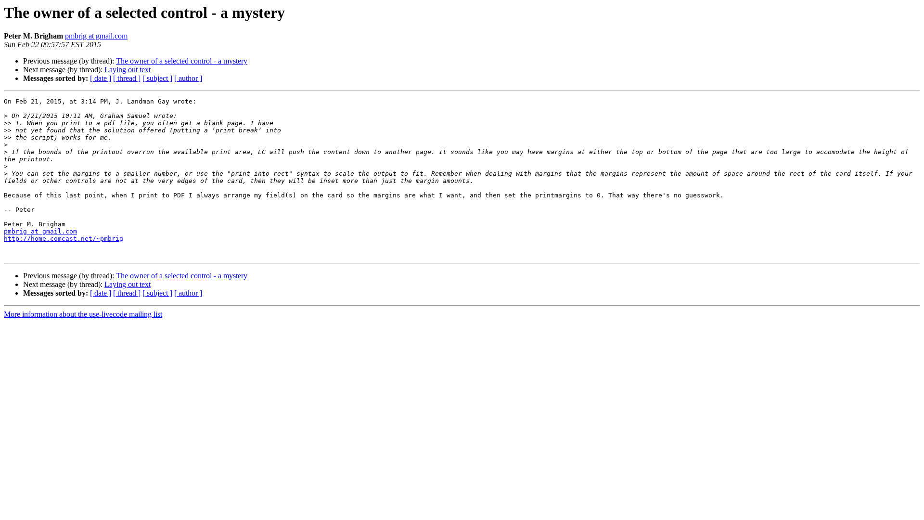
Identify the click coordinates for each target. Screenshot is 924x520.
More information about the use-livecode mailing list (83, 314)
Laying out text (127, 69)
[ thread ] (127, 78)
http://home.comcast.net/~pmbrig (63, 238)
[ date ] (100, 78)
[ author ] (188, 78)
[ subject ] (157, 78)
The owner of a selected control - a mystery (181, 61)
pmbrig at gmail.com (96, 36)
